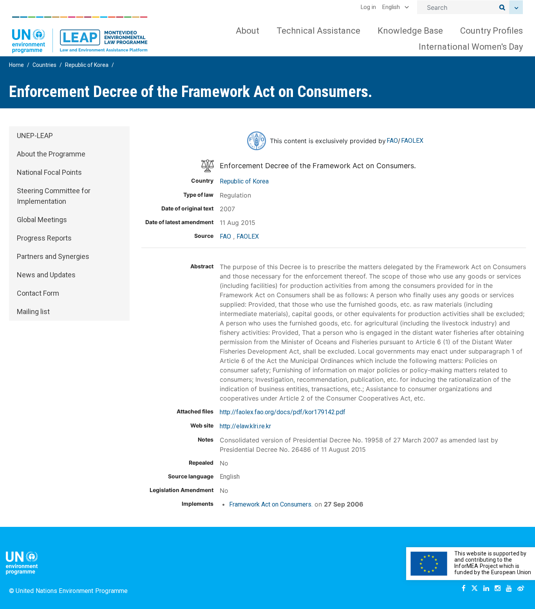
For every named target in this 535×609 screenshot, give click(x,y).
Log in (368, 7)
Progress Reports (44, 238)
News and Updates (46, 275)
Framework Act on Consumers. (271, 504)
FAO (392, 140)
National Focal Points (49, 172)
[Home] (80, 34)
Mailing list (33, 311)
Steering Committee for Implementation (53, 196)
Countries (44, 65)
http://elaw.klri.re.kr (245, 426)
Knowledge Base (410, 31)
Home (16, 65)
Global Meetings (42, 220)
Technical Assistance (318, 31)
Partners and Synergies (53, 256)
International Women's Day (471, 47)
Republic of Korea (86, 65)
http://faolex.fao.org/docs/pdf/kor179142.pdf (282, 412)
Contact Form (38, 293)
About (247, 31)
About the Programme (51, 154)
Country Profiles (491, 31)
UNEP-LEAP (35, 135)
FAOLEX (412, 140)
